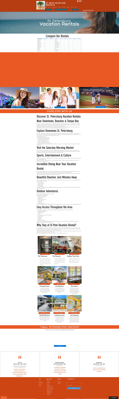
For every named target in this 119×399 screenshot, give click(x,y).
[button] (54, 7)
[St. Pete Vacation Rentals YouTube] (79, 1)
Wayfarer (48, 380)
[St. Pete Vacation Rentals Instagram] (77, 1)
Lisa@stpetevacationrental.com (67, 329)
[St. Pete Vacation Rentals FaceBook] (80, 1)
